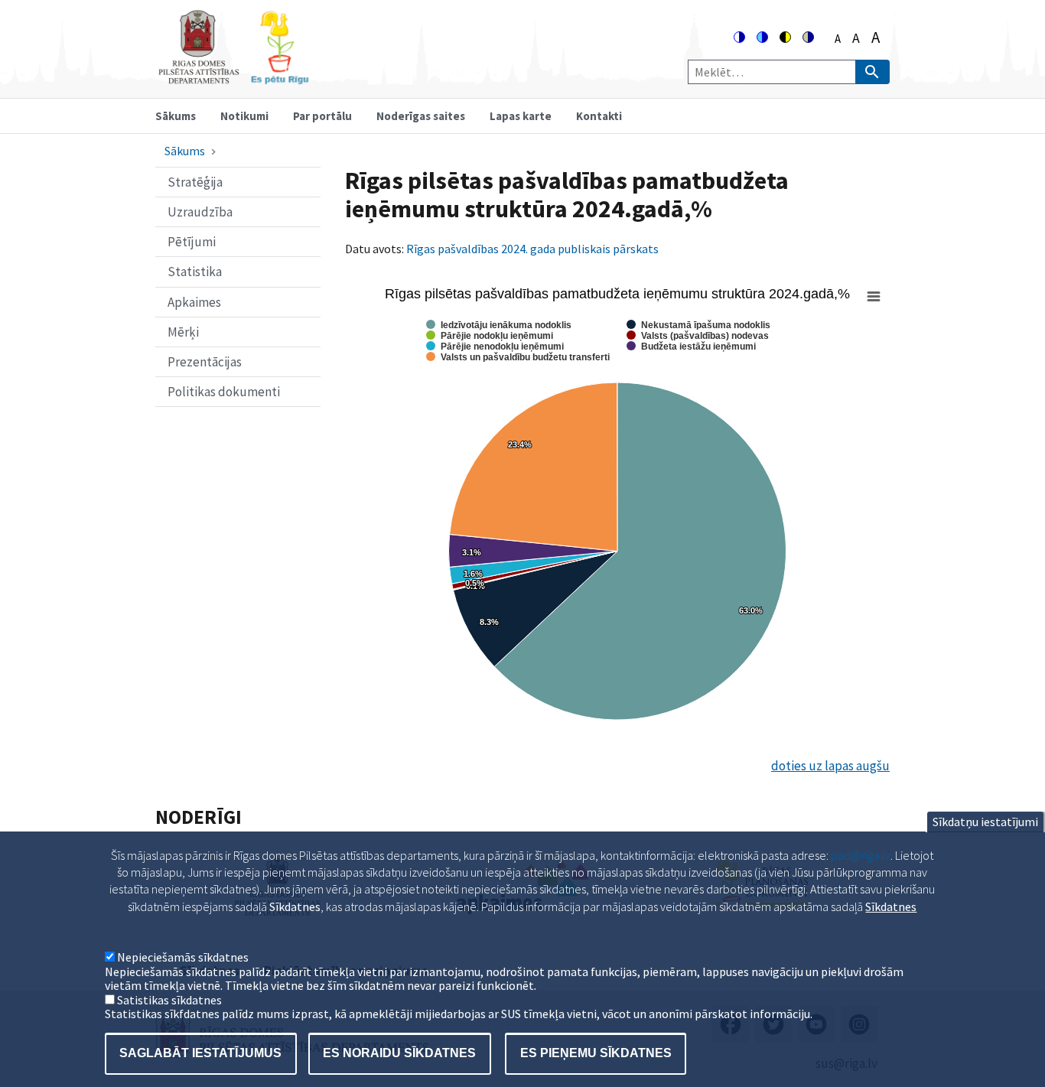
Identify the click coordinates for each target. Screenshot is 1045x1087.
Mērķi (183, 332)
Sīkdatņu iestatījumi (985, 821)
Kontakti (599, 116)
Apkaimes (194, 302)
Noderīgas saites (420, 116)
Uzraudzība (200, 211)
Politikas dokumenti (224, 391)
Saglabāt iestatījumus (200, 1052)
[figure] (617, 509)
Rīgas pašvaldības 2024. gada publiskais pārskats (533, 248)
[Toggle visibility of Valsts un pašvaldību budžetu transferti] (518, 357)
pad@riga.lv (860, 855)
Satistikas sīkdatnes (169, 999)
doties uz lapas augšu (830, 765)
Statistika (195, 271)
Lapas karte (521, 116)
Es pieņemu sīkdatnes (596, 1052)
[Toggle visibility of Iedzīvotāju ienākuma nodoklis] (498, 325)
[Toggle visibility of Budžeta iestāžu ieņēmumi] (691, 346)
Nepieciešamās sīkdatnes (183, 957)
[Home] (233, 77)
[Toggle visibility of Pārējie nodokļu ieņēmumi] (489, 335)
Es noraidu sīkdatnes (399, 1052)
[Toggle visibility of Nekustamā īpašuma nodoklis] (698, 325)
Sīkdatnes (890, 906)
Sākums (175, 116)
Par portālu (322, 116)
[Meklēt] (872, 72)
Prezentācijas (205, 361)
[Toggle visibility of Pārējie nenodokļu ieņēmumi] (495, 346)
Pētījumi (192, 241)
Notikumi (244, 116)
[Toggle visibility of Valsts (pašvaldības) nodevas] (698, 335)
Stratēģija (195, 182)
